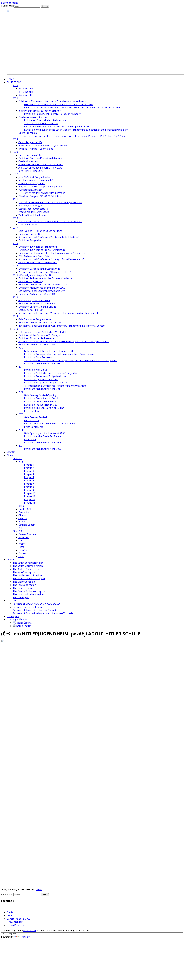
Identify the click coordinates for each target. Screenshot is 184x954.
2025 (15, 98)
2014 (15, 316)
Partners (11, 600)
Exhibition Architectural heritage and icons (41, 322)
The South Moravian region (28, 565)
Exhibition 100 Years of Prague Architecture (41, 249)
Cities (10, 455)
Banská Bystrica (27, 534)
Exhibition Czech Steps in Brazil (41, 398)
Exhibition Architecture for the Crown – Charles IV (45, 278)
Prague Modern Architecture (33, 211)
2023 (15, 151)
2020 (15, 218)
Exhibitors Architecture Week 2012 (42, 363)
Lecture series (31, 420)
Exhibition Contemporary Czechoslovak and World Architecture (52, 253)
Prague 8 (29, 486)
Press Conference (33, 411)
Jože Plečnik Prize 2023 (30, 170)
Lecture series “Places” (30, 309)
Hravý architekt (15, 921)
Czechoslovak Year (28, 161)
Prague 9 (29, 490)
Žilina (21, 556)
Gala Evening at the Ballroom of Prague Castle (49, 351)
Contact (11, 915)
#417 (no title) (26, 88)
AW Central (30, 439)
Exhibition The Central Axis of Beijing (44, 407)
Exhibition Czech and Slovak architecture (40, 158)
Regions (11, 559)
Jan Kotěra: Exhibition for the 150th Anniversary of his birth (50, 202)
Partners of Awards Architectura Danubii (34, 610)
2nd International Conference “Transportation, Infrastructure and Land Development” (70, 360)
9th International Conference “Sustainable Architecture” (48, 237)
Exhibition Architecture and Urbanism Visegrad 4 (50, 373)
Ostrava (22, 518)
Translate (25, 936)
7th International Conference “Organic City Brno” (44, 272)
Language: (13, 619)
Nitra (21, 546)
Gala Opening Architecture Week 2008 (44, 433)
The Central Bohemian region (29, 591)
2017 (15, 265)
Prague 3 (29, 471)
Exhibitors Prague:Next (30, 240)
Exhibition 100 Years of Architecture (37, 246)
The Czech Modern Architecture (41, 123)
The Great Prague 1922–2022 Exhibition (39, 196)
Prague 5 (29, 477)
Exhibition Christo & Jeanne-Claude (37, 306)
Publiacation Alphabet (30, 189)
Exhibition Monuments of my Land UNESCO (41, 287)
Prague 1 (29, 464)
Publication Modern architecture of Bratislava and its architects (52, 101)
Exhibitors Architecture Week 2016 (36, 294)
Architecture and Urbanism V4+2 (35, 180)
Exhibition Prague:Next (30, 234)
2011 (21, 366)
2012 (21, 347)
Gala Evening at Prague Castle (34, 319)
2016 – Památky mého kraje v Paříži (32, 275)
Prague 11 (29, 496)
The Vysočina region (24, 572)
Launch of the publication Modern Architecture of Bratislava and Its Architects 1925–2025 (72, 107)
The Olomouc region (24, 581)
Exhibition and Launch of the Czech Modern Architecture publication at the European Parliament (76, 129)
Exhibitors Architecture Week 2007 (42, 448)
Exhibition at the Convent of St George (39, 335)
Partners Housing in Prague (28, 607)
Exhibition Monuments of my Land (36, 303)
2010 (21, 392)
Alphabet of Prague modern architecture (40, 167)
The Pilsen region (22, 588)
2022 (15, 174)
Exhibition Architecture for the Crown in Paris (42, 284)
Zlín (20, 528)
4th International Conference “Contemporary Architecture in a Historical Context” (62, 325)
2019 (15, 227)
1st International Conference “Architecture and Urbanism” (55, 385)
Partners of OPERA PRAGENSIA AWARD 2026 (37, 603)
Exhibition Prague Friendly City (40, 404)
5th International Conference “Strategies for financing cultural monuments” (59, 313)
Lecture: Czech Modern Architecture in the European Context (57, 126)
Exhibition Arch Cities (35, 369)
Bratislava (23, 537)
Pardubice (23, 512)
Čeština (27, 622)
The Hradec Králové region (27, 575)
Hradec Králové (26, 509)
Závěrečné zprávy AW (18, 918)
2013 (15, 328)
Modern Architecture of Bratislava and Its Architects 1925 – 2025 (58, 104)
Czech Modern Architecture (33, 208)
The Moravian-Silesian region (29, 578)
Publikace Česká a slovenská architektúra (40, 164)
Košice (21, 540)
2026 (15, 85)
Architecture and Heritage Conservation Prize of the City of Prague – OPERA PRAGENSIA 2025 (74, 136)
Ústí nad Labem (26, 524)
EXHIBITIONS (14, 82)
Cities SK (17, 531)
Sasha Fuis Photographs (31, 183)
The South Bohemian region (28, 562)
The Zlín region (21, 597)
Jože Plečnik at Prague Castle (34, 177)
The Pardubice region (24, 584)
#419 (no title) (26, 95)
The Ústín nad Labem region (28, 594)
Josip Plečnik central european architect (39, 110)
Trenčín (22, 550)
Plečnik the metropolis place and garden (40, 186)
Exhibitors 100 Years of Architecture (37, 262)
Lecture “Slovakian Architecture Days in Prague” (50, 423)
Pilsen (21, 521)
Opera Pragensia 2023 (30, 155)
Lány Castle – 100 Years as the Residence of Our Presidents (50, 221)
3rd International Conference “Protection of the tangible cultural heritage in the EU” (63, 341)
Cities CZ (17, 458)
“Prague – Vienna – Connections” (36, 148)
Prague (22, 461)
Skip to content (9, 2)
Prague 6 (29, 480)
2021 (15, 199)
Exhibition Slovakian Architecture (36, 338)
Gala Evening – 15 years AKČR (34, 300)
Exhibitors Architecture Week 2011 (42, 388)
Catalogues (13, 616)
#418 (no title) (26, 91)
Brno (21, 505)
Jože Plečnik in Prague (30, 205)
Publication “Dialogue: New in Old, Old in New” (43, 145)
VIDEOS (11, 452)
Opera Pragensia (27, 132)
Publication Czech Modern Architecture (45, 120)
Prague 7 (29, 483)
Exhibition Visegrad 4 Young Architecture (46, 382)
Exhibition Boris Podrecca (38, 357)
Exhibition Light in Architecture (40, 379)
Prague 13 (29, 499)
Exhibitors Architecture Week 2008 (42, 442)
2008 (21, 430)
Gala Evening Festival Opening (40, 395)
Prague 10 (29, 493)
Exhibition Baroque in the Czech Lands (39, 268)
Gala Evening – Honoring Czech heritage (40, 230)
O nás (10, 912)
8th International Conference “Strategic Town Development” (51, 259)
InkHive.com (29, 930)
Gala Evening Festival (35, 417)
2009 (21, 414)
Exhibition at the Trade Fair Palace (42, 436)
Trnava (22, 553)
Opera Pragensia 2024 (30, 142)
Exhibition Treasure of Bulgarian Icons (45, 376)
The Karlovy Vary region (26, 569)
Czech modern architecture (32, 117)
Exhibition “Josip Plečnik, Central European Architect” (52, 113)
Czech (39, 889)
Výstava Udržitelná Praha (32, 215)
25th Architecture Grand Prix (33, 256)
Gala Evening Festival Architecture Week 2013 (42, 332)
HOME (10, 79)
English (27, 625)
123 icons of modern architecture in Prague (41, 193)
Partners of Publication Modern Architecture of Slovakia (43, 613)
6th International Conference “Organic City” (41, 290)
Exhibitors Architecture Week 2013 (36, 344)
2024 (15, 139)
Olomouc (23, 515)
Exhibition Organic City (30, 281)
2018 (15, 243)
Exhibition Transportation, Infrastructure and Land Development (59, 354)
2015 (15, 297)
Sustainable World (28, 224)
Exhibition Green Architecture (40, 401)
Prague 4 (29, 474)
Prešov (22, 543)
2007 (21, 445)
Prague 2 (29, 467)
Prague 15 (29, 502)
